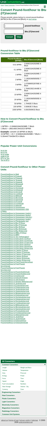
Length (4, 367)
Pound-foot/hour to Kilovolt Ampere (14, 278)
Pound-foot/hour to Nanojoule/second (15, 309)
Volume (4, 370)
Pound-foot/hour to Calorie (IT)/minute (15, 252)
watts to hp (5, 156)
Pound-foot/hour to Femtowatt (12, 203)
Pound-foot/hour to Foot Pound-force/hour (17, 262)
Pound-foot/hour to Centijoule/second (15, 303)
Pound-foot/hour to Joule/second (13, 284)
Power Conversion (10, 5)
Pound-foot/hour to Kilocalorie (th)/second (17, 248)
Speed (4, 381)
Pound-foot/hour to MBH (10, 235)
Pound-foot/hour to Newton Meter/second (16, 282)
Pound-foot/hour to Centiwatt (12, 194)
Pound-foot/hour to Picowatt (11, 202)
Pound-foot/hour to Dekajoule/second (15, 299)
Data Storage (6, 386)
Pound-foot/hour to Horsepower (13, 207)
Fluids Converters (9, 398)
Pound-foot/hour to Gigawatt (11, 182)
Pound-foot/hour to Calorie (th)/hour (14, 256)
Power (22, 376)
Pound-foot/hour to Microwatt (12, 198)
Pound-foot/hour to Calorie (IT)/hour (14, 250)
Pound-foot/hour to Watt (10, 174)
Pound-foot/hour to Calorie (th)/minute (15, 258)
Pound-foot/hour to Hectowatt (12, 188)
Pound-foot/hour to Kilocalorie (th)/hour (16, 244)
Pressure (23, 373)
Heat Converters (8, 395)
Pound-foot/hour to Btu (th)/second (14, 231)
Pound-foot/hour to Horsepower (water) (16, 219)
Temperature (24, 370)
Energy (4, 376)
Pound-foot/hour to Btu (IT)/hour (13, 223)
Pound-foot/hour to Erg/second (12, 276)
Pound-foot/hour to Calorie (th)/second (15, 260)
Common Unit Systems (11, 414)
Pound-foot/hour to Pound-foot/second (15, 274)
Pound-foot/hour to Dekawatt (12, 190)
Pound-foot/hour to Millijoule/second (15, 305)
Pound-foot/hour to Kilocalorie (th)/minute (16, 246)
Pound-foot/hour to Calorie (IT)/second (15, 254)
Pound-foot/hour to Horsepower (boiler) (16, 215)
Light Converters (8, 402)
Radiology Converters (10, 411)
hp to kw (4, 150)
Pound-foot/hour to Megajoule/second (15, 293)
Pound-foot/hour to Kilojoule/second (14, 295)
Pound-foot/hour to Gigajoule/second (15, 291)
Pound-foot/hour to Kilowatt (11, 186)
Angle (22, 381)
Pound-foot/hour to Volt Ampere (13, 280)
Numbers (23, 384)
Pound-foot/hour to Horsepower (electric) (16, 217)
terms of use (14, 420)
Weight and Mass (25, 367)
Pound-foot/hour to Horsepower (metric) (16, 213)
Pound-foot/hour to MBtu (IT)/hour (13, 233)
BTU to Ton (5, 158)
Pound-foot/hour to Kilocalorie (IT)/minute (16, 241)
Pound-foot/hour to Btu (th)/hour (13, 227)
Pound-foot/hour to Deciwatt (11, 192)
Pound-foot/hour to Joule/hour (12, 317)
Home (2, 5)
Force (4, 378)
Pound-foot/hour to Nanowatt (12, 200)
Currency (5, 389)
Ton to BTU (5, 160)
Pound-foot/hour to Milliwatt (11, 196)
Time (22, 378)
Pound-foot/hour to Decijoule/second (15, 301)
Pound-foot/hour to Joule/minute (13, 319)
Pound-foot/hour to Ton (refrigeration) (15, 237)
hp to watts (5, 154)
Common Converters (10, 365)
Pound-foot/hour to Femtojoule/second (15, 313)
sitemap (35, 420)
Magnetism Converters (10, 408)
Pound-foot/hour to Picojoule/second (15, 311)
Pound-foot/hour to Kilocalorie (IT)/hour (16, 239)
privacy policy (25, 420)
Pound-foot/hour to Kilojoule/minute (14, 323)
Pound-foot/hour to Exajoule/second (14, 285)
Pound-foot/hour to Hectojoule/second (15, 297)
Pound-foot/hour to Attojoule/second (14, 315)
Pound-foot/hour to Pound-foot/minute (15, 272)
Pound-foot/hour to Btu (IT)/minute (14, 225)
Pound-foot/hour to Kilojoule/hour (13, 321)
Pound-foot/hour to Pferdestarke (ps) (15, 221)
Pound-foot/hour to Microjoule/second (15, 307)
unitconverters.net (26, 422)
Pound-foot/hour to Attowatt (11, 205)
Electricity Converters (10, 405)
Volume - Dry (24, 386)
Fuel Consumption (8, 384)
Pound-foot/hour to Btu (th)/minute (14, 229)
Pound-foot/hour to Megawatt (12, 184)
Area (3, 373)
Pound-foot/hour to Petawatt (11, 178)
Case (22, 389)
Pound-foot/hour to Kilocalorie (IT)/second (17, 243)
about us (4, 420)
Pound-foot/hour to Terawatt (11, 180)
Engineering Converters (11, 392)
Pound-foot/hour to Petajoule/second (15, 287)
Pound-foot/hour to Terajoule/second (15, 289)
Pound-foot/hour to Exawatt (11, 176)
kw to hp (4, 152)
